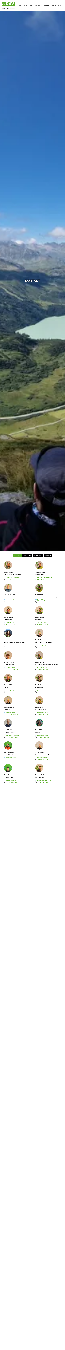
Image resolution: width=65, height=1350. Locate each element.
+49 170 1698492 (11, 579)
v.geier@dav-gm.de (11, 645)
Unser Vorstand (27, 555)
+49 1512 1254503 (43, 624)
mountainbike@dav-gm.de (44, 780)
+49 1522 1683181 (12, 692)
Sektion (20, 5)
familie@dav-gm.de (11, 622)
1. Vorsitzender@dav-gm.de (13, 577)
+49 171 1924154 (11, 624)
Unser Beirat (48, 555)
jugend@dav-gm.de (42, 600)
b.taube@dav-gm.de (11, 757)
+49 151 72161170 (12, 602)
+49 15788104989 (43, 737)
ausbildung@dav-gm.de (43, 622)
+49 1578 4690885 (12, 714)
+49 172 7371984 (43, 714)
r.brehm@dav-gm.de (42, 712)
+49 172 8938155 (43, 669)
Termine (25, 5)
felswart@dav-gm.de (11, 690)
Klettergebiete (37, 5)
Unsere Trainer (38, 555)
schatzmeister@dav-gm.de (13, 600)
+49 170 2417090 (43, 602)
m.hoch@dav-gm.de (42, 667)
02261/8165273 (42, 579)
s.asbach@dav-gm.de (43, 645)
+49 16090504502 (12, 737)
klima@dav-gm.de (10, 712)
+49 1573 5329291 (12, 759)
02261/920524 (42, 692)
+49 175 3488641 (43, 647)
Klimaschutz (53, 5)
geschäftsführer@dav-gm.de (44, 577)
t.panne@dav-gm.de (11, 780)
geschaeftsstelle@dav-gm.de (44, 690)
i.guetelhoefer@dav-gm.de (12, 735)
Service (59, 5)
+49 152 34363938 (12, 669)
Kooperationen (46, 5)
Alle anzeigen (17, 555)
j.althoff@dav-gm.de (11, 667)
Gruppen (31, 5)
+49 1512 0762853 (12, 647)
